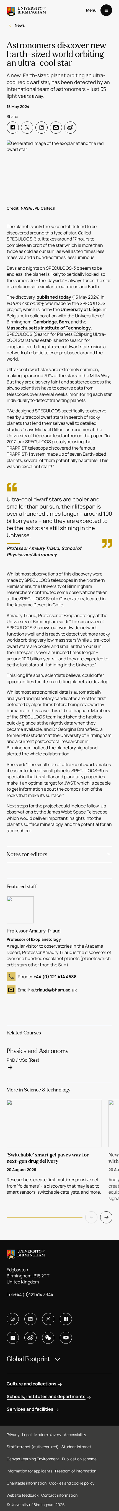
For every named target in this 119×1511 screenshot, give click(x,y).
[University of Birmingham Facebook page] (66, 1319)
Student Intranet (76, 1446)
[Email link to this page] (56, 127)
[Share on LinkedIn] (41, 127)
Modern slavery (47, 1434)
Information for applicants (29, 1471)
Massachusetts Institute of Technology (49, 328)
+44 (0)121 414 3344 (33, 1294)
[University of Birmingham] (26, 10)
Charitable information (26, 1483)
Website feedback (22, 1495)
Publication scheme (79, 1458)
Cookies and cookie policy (71, 1483)
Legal (27, 1434)
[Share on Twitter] (27, 127)
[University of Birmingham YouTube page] (66, 1338)
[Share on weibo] (70, 127)
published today (54, 297)
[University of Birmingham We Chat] (48, 1338)
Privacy (13, 1434)
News (20, 25)
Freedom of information (75, 1471)
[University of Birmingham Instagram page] (13, 1319)
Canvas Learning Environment (33, 1458)
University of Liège (81, 309)
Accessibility (75, 1434)
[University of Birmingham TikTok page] (13, 1338)
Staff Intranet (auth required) (33, 1446)
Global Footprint (28, 1359)
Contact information (59, 1495)
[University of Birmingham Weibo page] (30, 1338)
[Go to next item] (106, 1217)
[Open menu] (106, 10)
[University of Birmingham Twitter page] (48, 1319)
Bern (64, 322)
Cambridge (45, 322)
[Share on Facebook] (13, 127)
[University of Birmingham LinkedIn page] (30, 1319)
